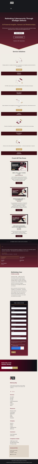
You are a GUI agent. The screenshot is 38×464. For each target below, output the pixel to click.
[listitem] (19, 65)
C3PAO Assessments (14, 401)
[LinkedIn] (13, 391)
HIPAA (11, 402)
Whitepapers (12, 413)
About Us (11, 423)
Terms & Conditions (26, 462)
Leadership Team (13, 427)
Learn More (19, 69)
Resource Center (13, 410)
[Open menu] (11, 8)
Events (11, 416)
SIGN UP (15, 367)
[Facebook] (10, 391)
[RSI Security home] (12, 3)
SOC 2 (11, 405)
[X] (12, 391)
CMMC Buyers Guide (14, 441)
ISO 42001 (12, 397)
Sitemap (30, 462)
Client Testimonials (13, 434)
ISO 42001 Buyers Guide (14, 442)
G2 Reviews (12, 435)
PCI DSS (11, 398)
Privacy (22, 462)
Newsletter (12, 417)
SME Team (12, 428)
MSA (19, 462)
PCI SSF (11, 399)
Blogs (11, 415)
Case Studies (12, 412)
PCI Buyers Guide (13, 443)
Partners (11, 424)
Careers (11, 426)
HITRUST (12, 404)
